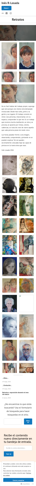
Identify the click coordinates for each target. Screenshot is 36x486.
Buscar (28, 421)
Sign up (8, 454)
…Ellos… (5, 378)
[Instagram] (10, 13)
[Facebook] (7, 13)
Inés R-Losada (10, 3)
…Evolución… (7, 385)
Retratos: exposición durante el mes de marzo (15, 393)
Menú (7, 8)
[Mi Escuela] (3, 13)
